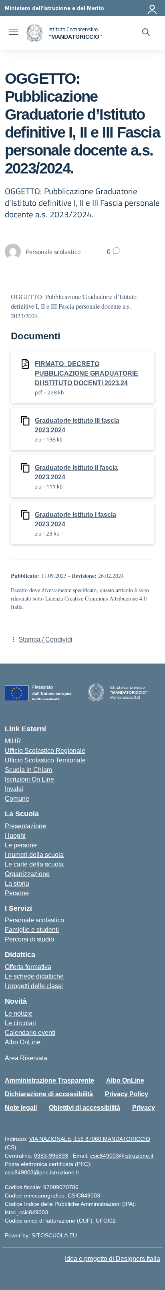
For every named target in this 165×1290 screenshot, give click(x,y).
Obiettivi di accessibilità (84, 1107)
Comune (17, 798)
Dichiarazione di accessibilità (49, 1094)
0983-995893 (51, 1155)
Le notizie (18, 1013)
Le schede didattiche (34, 976)
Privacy (143, 1107)
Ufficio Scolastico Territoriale (45, 760)
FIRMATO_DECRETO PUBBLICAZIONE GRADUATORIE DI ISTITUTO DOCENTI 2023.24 (86, 373)
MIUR (13, 741)
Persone (17, 893)
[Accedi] (152, 8)
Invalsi (14, 789)
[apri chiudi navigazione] (13, 33)
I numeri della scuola (34, 854)
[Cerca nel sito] (146, 33)
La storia (17, 883)
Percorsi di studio (29, 939)
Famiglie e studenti (32, 929)
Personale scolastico (34, 920)
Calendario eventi (30, 1032)
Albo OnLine (22, 1042)
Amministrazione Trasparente (49, 1080)
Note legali (21, 1107)
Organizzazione (27, 874)
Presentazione (25, 826)
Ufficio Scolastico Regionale (45, 750)
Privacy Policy (126, 1094)
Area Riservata (26, 1058)
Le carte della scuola (34, 864)
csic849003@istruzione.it (121, 1155)
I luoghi (15, 835)
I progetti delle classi (34, 986)
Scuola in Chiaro (28, 769)
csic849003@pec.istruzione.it (42, 1172)
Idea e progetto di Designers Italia (112, 1258)
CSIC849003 (84, 1195)
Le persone (21, 845)
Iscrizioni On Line (29, 779)
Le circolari (20, 1023)
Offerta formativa (28, 966)
